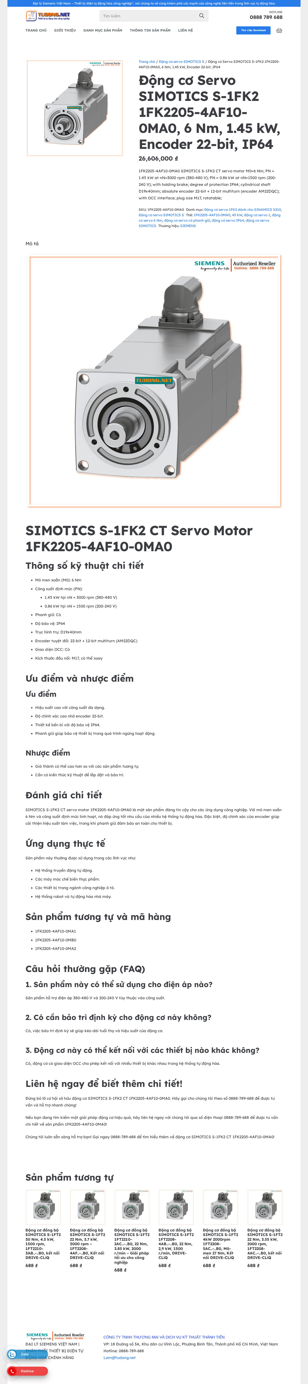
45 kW (237, 215)
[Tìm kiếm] (202, 16)
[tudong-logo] (47, 15)
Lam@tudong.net (119, 1357)
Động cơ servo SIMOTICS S (181, 61)
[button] (115, 66)
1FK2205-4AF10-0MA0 (212, 215)
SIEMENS (188, 226)
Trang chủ (147, 61)
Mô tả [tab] (32, 243)
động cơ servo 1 (257, 215)
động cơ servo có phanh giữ (187, 220)
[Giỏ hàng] (279, 30)
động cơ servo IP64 (228, 220)
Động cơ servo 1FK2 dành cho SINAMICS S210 (242, 209)
